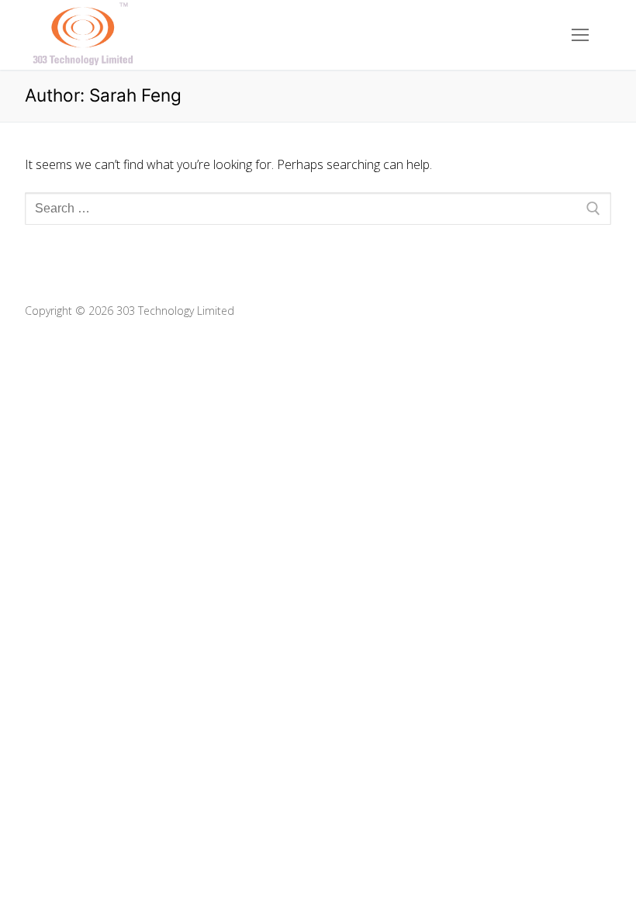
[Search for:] (318, 208)
